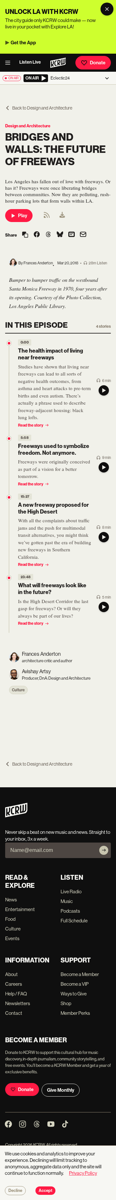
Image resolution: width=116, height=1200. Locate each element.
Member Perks (75, 1013)
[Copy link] (25, 235)
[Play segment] (104, 390)
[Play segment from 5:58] (9, 438)
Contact (13, 1013)
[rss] (47, 217)
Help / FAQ (16, 993)
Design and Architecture (27, 125)
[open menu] (10, 63)
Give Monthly (60, 1090)
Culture (18, 690)
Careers (13, 984)
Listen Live (30, 62)
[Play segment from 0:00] (9, 343)
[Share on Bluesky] (60, 235)
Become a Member (80, 974)
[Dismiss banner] (107, 9)
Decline (15, 1190)
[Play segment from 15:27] (9, 497)
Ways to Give (74, 993)
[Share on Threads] (48, 235)
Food (10, 919)
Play (22, 215)
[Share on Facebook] (37, 235)
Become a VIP (75, 984)
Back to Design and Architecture (42, 108)
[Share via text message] (71, 235)
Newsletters (17, 1003)
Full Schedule (74, 920)
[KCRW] (16, 815)
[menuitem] (62, 215)
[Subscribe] (103, 850)
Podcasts (70, 911)
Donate (97, 63)
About (11, 974)
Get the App (23, 43)
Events (12, 938)
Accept (45, 1190)
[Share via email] (83, 235)
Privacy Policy (83, 1173)
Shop (66, 1003)
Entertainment (20, 909)
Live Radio (71, 891)
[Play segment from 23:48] (9, 578)
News (11, 899)
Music (67, 901)
